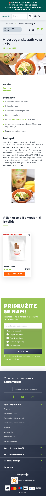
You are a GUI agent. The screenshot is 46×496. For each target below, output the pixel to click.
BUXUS (28, 480)
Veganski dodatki (10, 441)
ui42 (33, 480)
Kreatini (7, 427)
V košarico (16, 274)
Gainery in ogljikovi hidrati (14, 418)
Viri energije (8, 432)
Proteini (7, 409)
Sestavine (7, 88)
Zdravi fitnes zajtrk (10, 29)
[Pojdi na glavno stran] (5, 16)
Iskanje (30, 16)
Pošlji (21, 351)
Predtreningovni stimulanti (14, 423)
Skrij (43, 6)
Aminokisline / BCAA (12, 414)
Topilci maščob (9, 437)
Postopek (7, 91)
